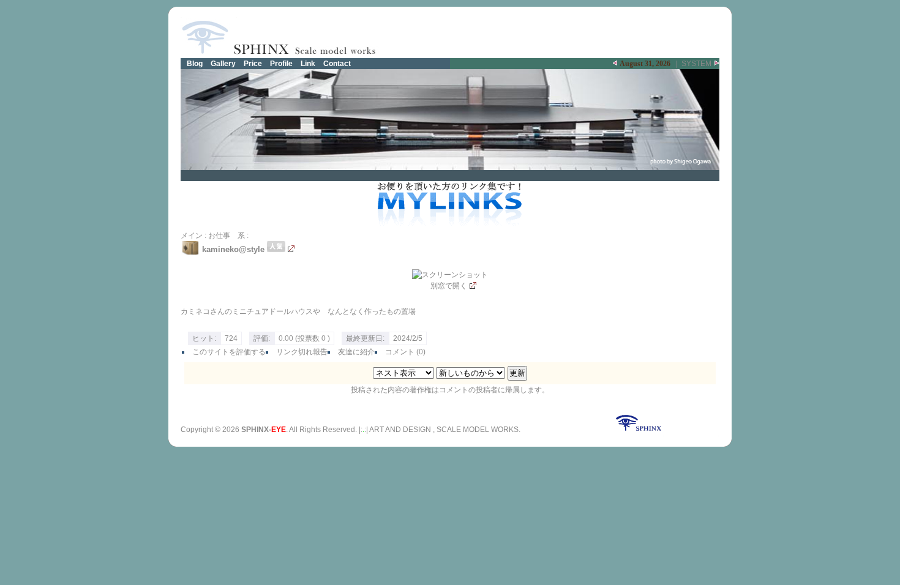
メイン (192, 235)
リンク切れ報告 (302, 352)
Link (308, 63)
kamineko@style (234, 249)
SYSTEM (696, 63)
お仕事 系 (226, 235)
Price (253, 63)
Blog (195, 63)
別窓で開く (448, 285)
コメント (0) (405, 352)
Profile (281, 63)
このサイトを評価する (229, 352)
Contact (337, 63)
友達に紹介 (356, 352)
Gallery (223, 63)
